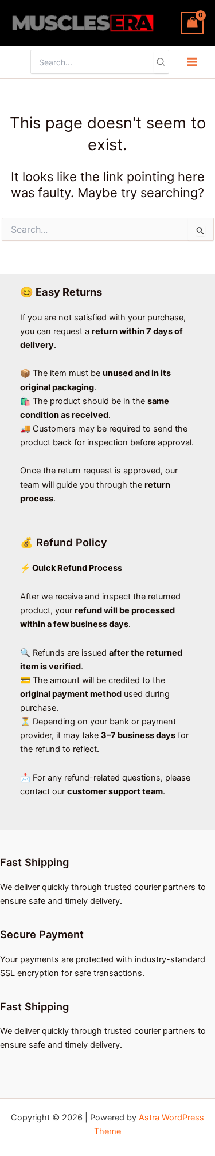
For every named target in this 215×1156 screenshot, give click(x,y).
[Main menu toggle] (192, 61)
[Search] (161, 61)
